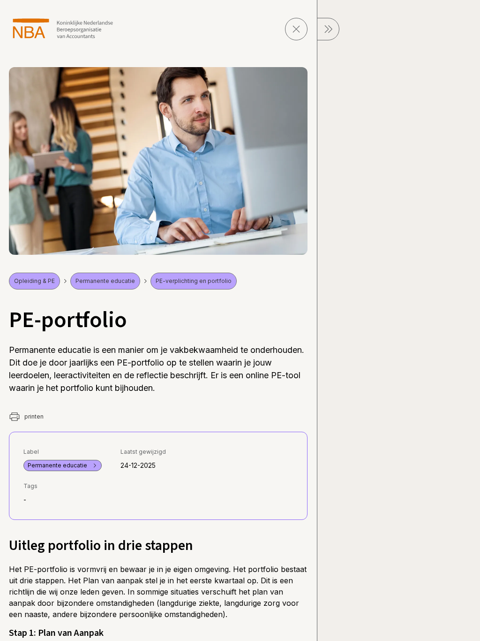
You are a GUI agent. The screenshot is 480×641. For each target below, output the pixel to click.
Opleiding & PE (34, 280)
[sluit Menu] (328, 29)
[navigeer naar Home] (63, 28)
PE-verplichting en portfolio (194, 280)
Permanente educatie (105, 280)
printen (33, 416)
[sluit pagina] (296, 29)
